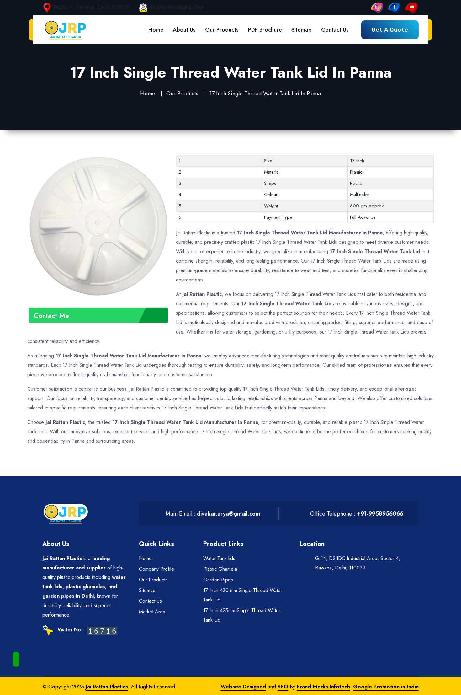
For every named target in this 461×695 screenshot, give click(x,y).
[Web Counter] (102, 630)
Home (155, 30)
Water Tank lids (219, 558)
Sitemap (301, 30)
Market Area (152, 611)
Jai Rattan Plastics (107, 686)
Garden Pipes (218, 579)
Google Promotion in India (386, 686)
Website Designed (243, 686)
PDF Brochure (265, 30)
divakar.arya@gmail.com (177, 7)
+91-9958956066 (380, 514)
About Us (184, 30)
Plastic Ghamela (220, 569)
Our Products (222, 30)
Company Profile (156, 569)
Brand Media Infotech (323, 686)
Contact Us (335, 30)
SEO (283, 686)
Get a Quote (390, 29)
